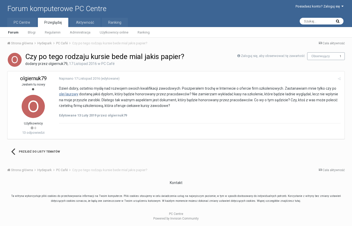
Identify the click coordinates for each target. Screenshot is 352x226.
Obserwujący (320, 56)
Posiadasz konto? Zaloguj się (318, 6)
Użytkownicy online (114, 32)
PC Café (108, 64)
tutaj (297, 201)
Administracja (80, 32)
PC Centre (22, 22)
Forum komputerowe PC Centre (56, 8)
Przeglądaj (53, 22)
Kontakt (176, 183)
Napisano (79, 78)
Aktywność (85, 22)
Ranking (144, 32)
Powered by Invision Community (176, 218)
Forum (13, 32)
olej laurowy (68, 94)
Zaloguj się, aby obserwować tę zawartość (273, 56)
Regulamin (53, 32)
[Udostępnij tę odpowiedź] (339, 79)
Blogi (32, 32)
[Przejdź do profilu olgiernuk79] (15, 60)
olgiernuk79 (58, 64)
